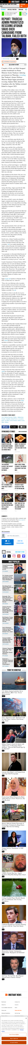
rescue (22, 420)
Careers (16, 1004)
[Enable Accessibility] (27, 2)
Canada (3, 419)
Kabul (19, 420)
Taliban (6, 422)
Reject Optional (14, 1038)
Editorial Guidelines (6, 1013)
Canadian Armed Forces (12, 419)
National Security (8, 417)
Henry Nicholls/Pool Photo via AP (19, 56)
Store (16, 1007)
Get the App (17, 1013)
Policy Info (4, 1010)
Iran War (21, 9)
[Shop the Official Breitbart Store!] (20, 552)
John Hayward (6, 58)
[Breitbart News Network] (4, 552)
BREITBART (15, 2)
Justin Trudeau (13, 420)
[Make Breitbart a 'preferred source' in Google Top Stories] (9, 62)
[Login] (23, 2)
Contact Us (17, 1002)
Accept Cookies (14, 1042)
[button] (2, 2)
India (3, 420)
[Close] (26, 1018)
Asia (3, 417)
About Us (4, 1004)
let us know (21, 520)
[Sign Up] (24, 5)
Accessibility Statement (7, 1007)
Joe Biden (7, 420)
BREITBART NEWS (14, 995)
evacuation (20, 419)
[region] (14, 1030)
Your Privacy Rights (14, 1034)
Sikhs (3, 422)
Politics (15, 417)
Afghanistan (20, 417)
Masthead (4, 1002)
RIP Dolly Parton (12, 9)
